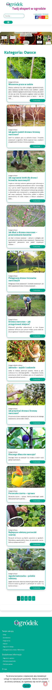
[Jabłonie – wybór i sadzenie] (26, 351)
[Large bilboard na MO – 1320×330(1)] (26, 39)
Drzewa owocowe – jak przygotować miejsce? (19, 323)
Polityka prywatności (9, 661)
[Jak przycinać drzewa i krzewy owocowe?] (26, 394)
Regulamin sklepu (8, 647)
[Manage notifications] (45, 684)
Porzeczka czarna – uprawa (21, 493)
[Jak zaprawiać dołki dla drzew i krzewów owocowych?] (26, 161)
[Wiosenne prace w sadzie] (26, 68)
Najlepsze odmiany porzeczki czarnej (22, 533)
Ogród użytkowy (18, 365)
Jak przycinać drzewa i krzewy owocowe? (22, 412)
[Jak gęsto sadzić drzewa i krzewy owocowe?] (26, 115)
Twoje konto (6, 641)
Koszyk (45, 14)
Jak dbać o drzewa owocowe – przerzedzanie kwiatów (22, 233)
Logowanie (38, 14)
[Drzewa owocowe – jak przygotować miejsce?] (26, 305)
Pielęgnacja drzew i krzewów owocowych (22, 279)
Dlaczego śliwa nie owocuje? (22, 454)
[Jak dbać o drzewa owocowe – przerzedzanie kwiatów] (26, 216)
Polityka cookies (7, 664)
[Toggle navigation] (8, 22)
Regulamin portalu (8, 658)
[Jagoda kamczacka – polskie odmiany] (26, 559)
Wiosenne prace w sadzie (20, 84)
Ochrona (16, 82)
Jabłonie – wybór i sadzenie (21, 367)
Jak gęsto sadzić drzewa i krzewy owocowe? (24, 133)
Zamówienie (6, 638)
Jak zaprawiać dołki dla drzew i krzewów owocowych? (23, 179)
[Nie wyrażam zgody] (48, 681)
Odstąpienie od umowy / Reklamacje (13, 650)
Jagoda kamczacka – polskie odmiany (21, 577)
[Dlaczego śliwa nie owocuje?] (26, 438)
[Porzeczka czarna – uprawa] (26, 477)
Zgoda (26, 686)
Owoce (15, 130)
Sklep (4, 634)
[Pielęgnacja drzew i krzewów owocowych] (26, 262)
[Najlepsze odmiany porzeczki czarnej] (26, 516)
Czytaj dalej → (37, 100)
